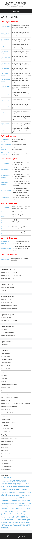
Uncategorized (4, 450)
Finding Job (4, 378)
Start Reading (5, 163)
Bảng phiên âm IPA (6, 317)
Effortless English (6, 106)
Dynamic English (5, 100)
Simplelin (14, 537)
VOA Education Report (7, 460)
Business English (6, 94)
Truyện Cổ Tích (5, 130)
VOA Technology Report (7, 466)
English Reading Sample (7, 332)
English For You (5, 112)
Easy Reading (5, 169)
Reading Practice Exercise (8, 422)
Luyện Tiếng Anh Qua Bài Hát (8, 278)
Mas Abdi (22, 537)
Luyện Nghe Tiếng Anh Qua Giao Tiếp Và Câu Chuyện (15, 403)
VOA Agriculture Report (7, 453)
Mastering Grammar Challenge (9, 308)
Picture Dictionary (5, 290)
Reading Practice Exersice (8, 335)
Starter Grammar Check (7, 302)
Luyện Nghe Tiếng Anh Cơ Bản (9, 272)
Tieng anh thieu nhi (6, 444)
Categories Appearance (7, 359)
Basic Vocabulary (6, 144)
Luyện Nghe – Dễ (5, 400)
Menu (17, 11)
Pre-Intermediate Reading (7, 413)
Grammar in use (5, 211)
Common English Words (7, 287)
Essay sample (5, 259)
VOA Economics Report (7, 457)
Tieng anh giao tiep (6, 435)
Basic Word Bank (5, 353)
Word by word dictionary (7, 469)
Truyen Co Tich (5, 197)
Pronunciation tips (6, 248)
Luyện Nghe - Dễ (16, 495)
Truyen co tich (4, 447)
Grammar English (5, 387)
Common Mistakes (6, 362)
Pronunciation (4, 416)
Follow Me (4, 118)
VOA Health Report (6, 463)
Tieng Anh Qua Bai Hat (7, 441)
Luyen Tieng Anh (16, 2)
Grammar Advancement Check (9, 305)
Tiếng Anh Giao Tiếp (6, 431)
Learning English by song (7, 394)
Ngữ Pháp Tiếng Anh (6, 299)
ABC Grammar (5, 207)
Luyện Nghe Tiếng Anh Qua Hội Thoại (11, 275)
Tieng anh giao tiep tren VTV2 (9, 438)
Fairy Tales (4, 329)
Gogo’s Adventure (6, 46)
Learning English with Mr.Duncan (9, 397)
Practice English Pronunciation (9, 320)
